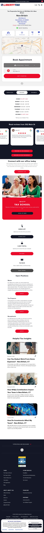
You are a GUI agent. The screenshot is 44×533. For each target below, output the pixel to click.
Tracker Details (11, 529)
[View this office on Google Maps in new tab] (6, 131)
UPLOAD (21, 253)
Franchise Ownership (27, 492)
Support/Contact (7, 502)
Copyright (8, 516)
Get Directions (22, 34)
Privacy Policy (4, 529)
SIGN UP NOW (22, 213)
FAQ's (5, 495)
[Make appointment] (42, 1)
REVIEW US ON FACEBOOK (22, 155)
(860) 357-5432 (22, 22)
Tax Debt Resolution (27, 477)
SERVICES (10, 92)
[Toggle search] (39, 5)
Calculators (6, 480)
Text (39, 34)
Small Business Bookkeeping (29, 475)
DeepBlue (25, 473)
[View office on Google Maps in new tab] (22, 46)
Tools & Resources (7, 477)
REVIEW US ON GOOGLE (22, 151)
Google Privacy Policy (19, 529)
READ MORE (22, 270)
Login (36, 5)
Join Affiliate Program (27, 502)
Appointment (8, 34)
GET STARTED (21, 76)
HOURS (22, 92)
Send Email (22, 23)
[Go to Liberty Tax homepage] (10, 5)
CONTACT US (22, 171)
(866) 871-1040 (7, 505)
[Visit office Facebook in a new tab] (22, 83)
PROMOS (34, 92)
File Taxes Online (7, 475)
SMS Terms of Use (34, 516)
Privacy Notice (16, 516)
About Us (5, 497)
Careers (5, 500)
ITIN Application (7, 482)
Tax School (25, 480)
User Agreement (24, 516)
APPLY (22, 293)
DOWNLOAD (22, 236)
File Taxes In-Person (8, 473)
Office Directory (7, 492)
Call (32, 34)
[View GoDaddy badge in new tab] (22, 466)
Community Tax (26, 500)
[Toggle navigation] (42, 5)
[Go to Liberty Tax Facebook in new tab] (22, 450)
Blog (4, 485)
